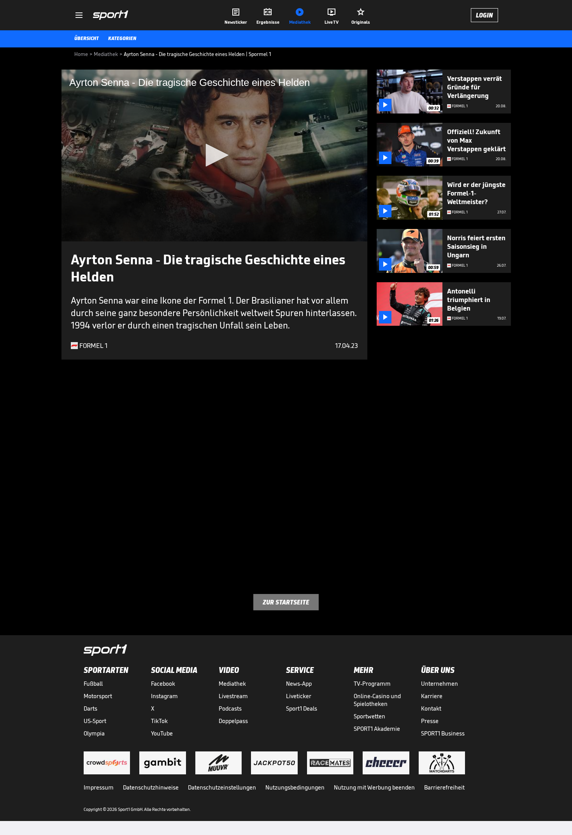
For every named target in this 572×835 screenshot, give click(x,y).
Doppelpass (233, 721)
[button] (214, 155)
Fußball (93, 683)
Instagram (164, 696)
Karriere (431, 696)
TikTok (159, 721)
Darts (90, 708)
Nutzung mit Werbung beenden (374, 787)
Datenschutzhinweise (151, 787)
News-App (299, 683)
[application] (214, 155)
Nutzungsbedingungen (295, 787)
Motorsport (98, 696)
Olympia (94, 733)
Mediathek (232, 683)
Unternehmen (439, 683)
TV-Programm (372, 683)
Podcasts (230, 708)
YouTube (162, 733)
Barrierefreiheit (444, 787)
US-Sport (95, 721)
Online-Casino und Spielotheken (377, 699)
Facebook (163, 683)
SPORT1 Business (443, 733)
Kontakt (431, 708)
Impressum (99, 787)
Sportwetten (369, 716)
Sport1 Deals (301, 708)
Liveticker (298, 696)
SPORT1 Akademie (377, 728)
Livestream (233, 696)
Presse (430, 721)
